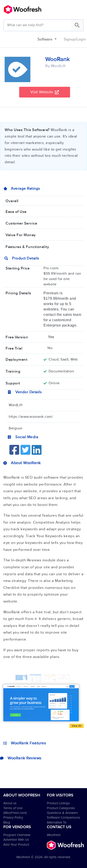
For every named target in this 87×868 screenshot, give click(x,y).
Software (45, 39)
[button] (44, 92)
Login (81, 39)
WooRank (57, 59)
